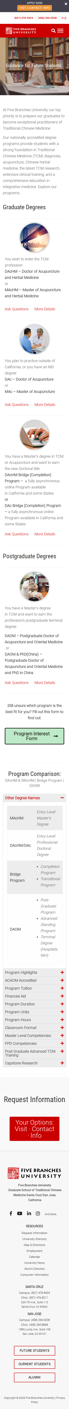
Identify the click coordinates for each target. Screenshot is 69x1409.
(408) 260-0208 (47, 17)
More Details (44, 309)
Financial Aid (15, 996)
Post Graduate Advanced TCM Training (30, 1053)
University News (34, 1263)
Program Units (17, 1012)
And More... (51, 1214)
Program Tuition (18, 988)
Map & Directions (34, 1245)
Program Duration (20, 1004)
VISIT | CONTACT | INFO (34, 8)
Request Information (34, 1233)
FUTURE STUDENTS (34, 1350)
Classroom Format (20, 1027)
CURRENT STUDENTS (35, 1364)
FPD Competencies (21, 1043)
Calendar (34, 1257)
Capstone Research (21, 1063)
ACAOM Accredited (20, 980)
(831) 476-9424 (23, 17)
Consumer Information (35, 1275)
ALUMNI (35, 1377)
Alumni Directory (34, 1269)
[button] (34, 798)
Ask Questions (17, 309)
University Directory (34, 1239)
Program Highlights (21, 972)
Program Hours (18, 1019)
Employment (34, 1251)
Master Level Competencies (28, 1035)
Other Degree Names (22, 798)
